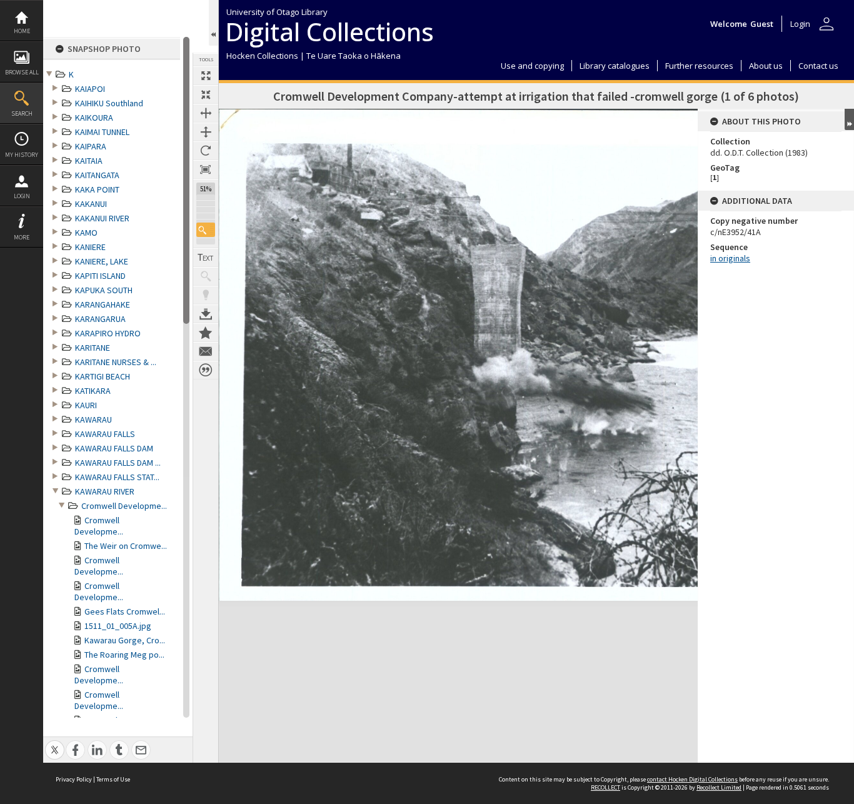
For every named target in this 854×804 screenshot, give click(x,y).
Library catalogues (615, 65)
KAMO (86, 232)
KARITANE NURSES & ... (115, 362)
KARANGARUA (100, 318)
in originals (730, 258)
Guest (761, 23)
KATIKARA (93, 390)
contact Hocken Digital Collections (692, 779)
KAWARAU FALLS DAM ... (118, 462)
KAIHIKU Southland (109, 103)
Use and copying (532, 65)
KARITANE (92, 347)
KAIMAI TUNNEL (102, 132)
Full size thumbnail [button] (205, 75)
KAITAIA (89, 160)
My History (21, 155)
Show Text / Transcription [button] (205, 257)
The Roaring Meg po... (124, 654)
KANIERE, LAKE (101, 261)
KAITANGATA (97, 175)
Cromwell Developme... (124, 505)
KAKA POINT (97, 189)
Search (22, 113)
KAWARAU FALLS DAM (114, 448)
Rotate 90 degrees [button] (205, 150)
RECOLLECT (605, 787)
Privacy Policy (74, 779)
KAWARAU (93, 419)
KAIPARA (90, 146)
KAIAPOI (90, 88)
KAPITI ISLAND (100, 275)
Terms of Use (113, 779)
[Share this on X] (54, 743)
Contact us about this (205, 351)
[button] (205, 230)
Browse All (22, 72)
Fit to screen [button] (205, 94)
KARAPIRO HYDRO (108, 333)
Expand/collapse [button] (849, 119)
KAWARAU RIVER (104, 491)
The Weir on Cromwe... (125, 545)
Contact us (818, 65)
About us (766, 65)
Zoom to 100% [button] (205, 169)
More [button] (21, 237)
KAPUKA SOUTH (104, 290)
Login (22, 196)
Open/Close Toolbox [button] (213, 23)
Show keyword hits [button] (205, 276)
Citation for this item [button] (205, 370)
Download (205, 313)
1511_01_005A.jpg (117, 625)
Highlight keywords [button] (205, 295)
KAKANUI (91, 203)
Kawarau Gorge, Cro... (124, 640)
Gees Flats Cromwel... (124, 611)
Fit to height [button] (205, 132)
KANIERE (90, 247)
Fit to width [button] (205, 113)
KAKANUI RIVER (102, 218)
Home (22, 31)
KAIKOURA (94, 117)
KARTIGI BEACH (102, 376)
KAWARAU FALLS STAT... (117, 477)
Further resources (699, 65)
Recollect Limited (718, 787)
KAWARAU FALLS (105, 434)
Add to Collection (205, 332)
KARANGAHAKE (102, 304)
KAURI (86, 405)
